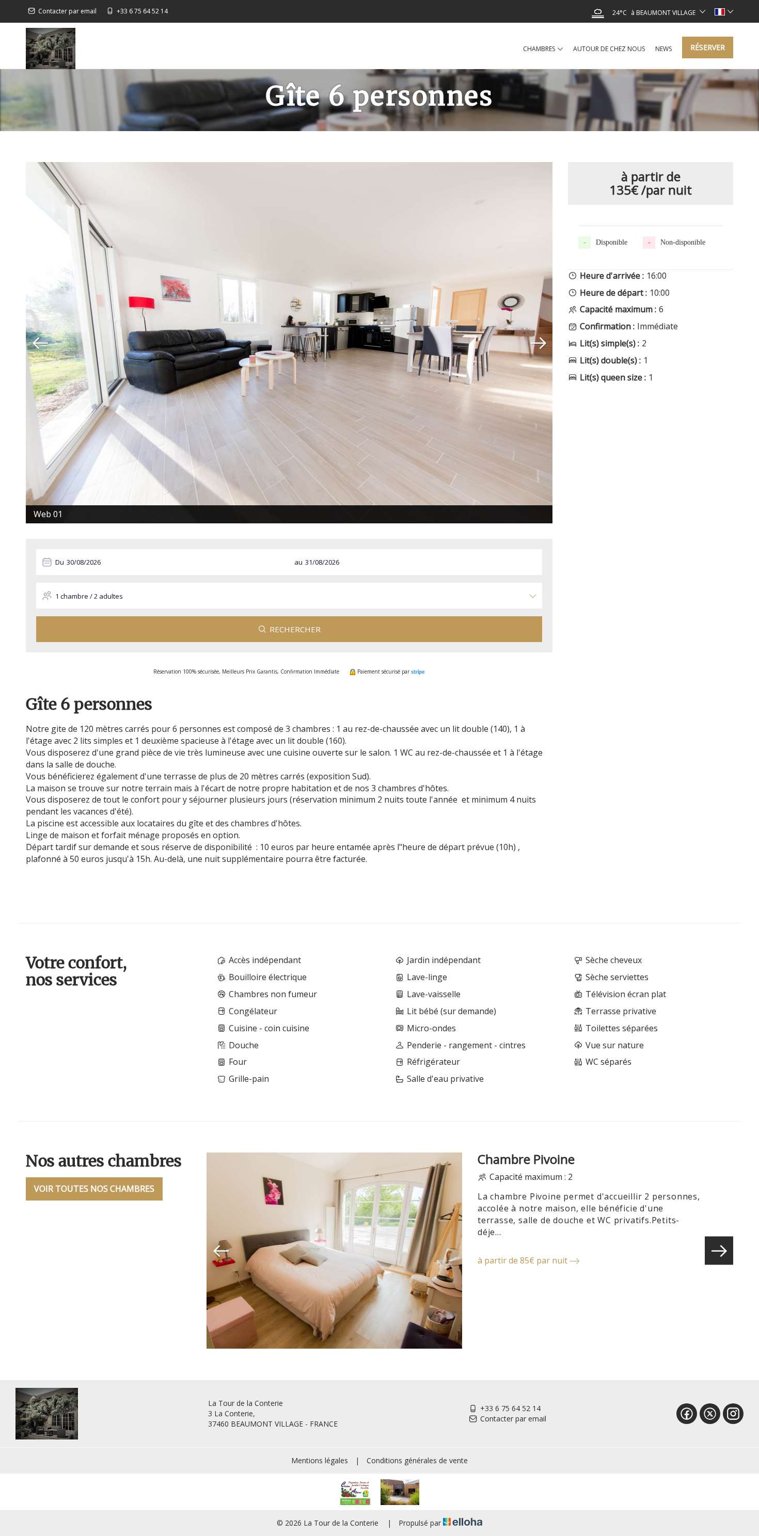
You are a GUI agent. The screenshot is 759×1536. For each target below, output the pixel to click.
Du (59, 562)
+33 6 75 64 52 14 (510, 1408)
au (298, 562)
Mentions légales (319, 1460)
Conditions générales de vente (417, 1460)
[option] (289, 342)
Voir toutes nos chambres (94, 1188)
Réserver (707, 47)
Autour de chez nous (609, 48)
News (663, 48)
